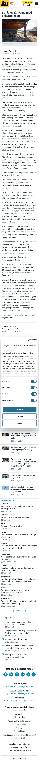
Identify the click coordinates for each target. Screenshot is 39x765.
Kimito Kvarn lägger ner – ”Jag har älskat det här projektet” (19, 624)
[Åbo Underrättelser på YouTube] (23, 674)
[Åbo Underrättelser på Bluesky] (11, 674)
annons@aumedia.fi (26, 694)
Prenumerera (27, 2)
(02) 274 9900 (12, 687)
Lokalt (4, 566)
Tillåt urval (19, 416)
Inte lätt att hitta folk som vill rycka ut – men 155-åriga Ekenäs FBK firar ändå (18, 581)
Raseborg (5, 577)
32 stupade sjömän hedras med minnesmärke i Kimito (18, 657)
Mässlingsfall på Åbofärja (16, 640)
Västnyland (6, 515)
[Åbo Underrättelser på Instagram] (17, 674)
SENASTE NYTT (7, 500)
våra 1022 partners (14, 356)
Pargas (4, 532)
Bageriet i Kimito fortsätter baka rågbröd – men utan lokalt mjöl (19, 648)
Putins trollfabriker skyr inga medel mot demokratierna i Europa (18, 603)
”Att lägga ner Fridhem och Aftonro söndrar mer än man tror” (16, 592)
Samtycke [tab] (6, 346)
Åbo (3, 524)
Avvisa (19, 423)
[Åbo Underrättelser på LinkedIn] (28, 674)
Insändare (5, 554)
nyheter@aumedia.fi (26, 701)
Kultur (4, 543)
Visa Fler (19, 611)
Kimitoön (5, 504)
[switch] (34, 387)
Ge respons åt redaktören (12, 329)
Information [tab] (17, 346)
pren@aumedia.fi (26, 687)
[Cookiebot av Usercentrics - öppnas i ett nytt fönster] (28, 340)
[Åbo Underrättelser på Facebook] (5, 674)
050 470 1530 (10, 701)
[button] (27, 5)
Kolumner (5, 599)
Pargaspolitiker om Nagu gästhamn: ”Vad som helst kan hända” (20, 633)
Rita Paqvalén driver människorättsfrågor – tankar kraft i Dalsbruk (19, 548)
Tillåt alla (19, 409)
